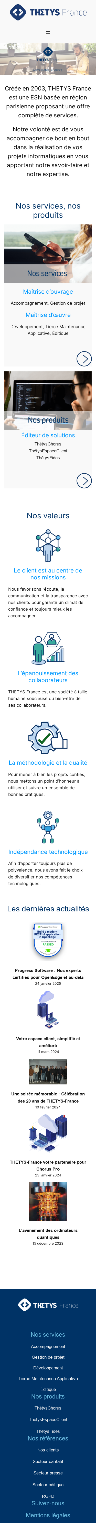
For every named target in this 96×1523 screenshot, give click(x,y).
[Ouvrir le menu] (48, 32)
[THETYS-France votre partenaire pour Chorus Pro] (48, 1134)
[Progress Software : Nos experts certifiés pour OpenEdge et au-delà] (48, 942)
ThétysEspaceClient (48, 451)
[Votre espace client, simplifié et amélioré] (48, 1011)
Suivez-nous (48, 1503)
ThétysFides (48, 457)
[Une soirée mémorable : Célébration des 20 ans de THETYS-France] (48, 1072)
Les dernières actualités (48, 908)
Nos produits (48, 1396)
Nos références (48, 1438)
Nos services (48, 1334)
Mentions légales (48, 1515)
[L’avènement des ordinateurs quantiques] (48, 1202)
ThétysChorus (48, 444)
